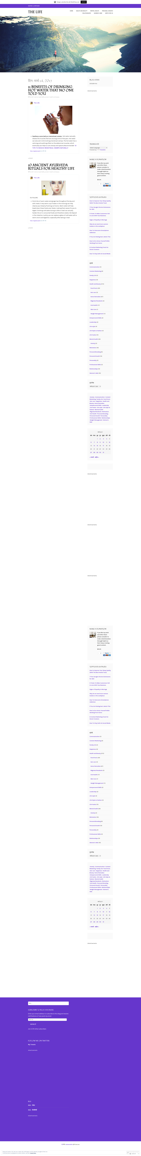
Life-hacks (93, 335)
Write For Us (109, 13)
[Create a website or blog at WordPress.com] (62, 1144)
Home (71, 11)
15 (97, 445)
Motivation (93, 347)
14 (94, 445)
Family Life (93, 275)
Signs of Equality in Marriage (98, 220)
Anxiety (93, 343)
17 (103, 445)
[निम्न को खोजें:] (48, 1003)
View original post (35, 151)
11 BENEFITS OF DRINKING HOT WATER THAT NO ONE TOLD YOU (51, 90)
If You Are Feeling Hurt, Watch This (100, 237)
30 (100, 452)
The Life (35, 12)
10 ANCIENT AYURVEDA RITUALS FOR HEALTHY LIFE (51, 167)
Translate (103, 150)
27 (91, 452)
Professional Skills (95, 364)
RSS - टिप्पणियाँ (32, 1110)
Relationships (86, 13)
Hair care (93, 292)
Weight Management (97, 313)
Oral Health (94, 305)
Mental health (94, 11)
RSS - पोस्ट (31, 1105)
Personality (93, 360)
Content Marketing (95, 271)
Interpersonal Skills (95, 318)
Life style (92, 326)
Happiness (93, 279)
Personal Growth (107, 11)
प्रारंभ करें (83, 2)
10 (103, 442)
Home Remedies (96, 296)
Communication (94, 267)
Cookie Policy (33, 1153)
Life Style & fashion (96, 330)
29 (97, 452)
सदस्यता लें (33, 1024)
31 (103, 452)
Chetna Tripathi (38, 97)
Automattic (69, 1144)
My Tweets (32, 1044)
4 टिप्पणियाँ (30, 158)
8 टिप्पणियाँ (30, 228)
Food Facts (94, 288)
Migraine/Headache (96, 301)
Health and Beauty (81, 11)
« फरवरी (92, 457)
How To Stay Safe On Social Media (100, 253)
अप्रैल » (97, 457)
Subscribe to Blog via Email (41, 1010)
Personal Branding (95, 352)
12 (109, 442)
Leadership (93, 322)
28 (94, 452)
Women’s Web (98, 13)
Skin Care (93, 309)
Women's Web (94, 373)
